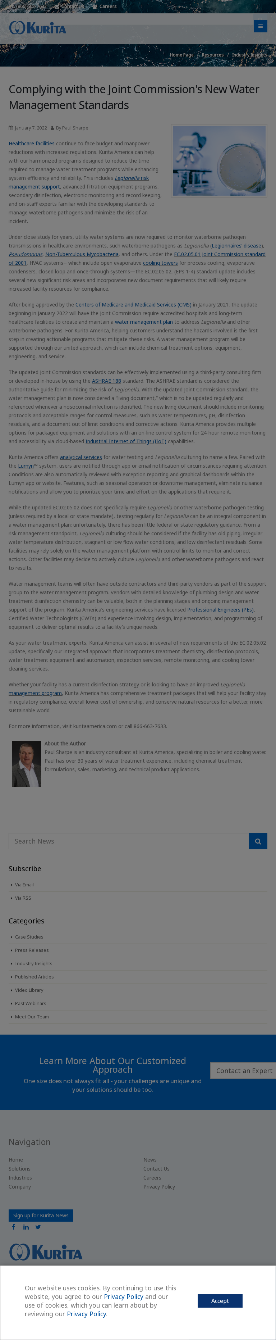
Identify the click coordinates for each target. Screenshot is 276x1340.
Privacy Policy (123, 1296)
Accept (220, 1301)
